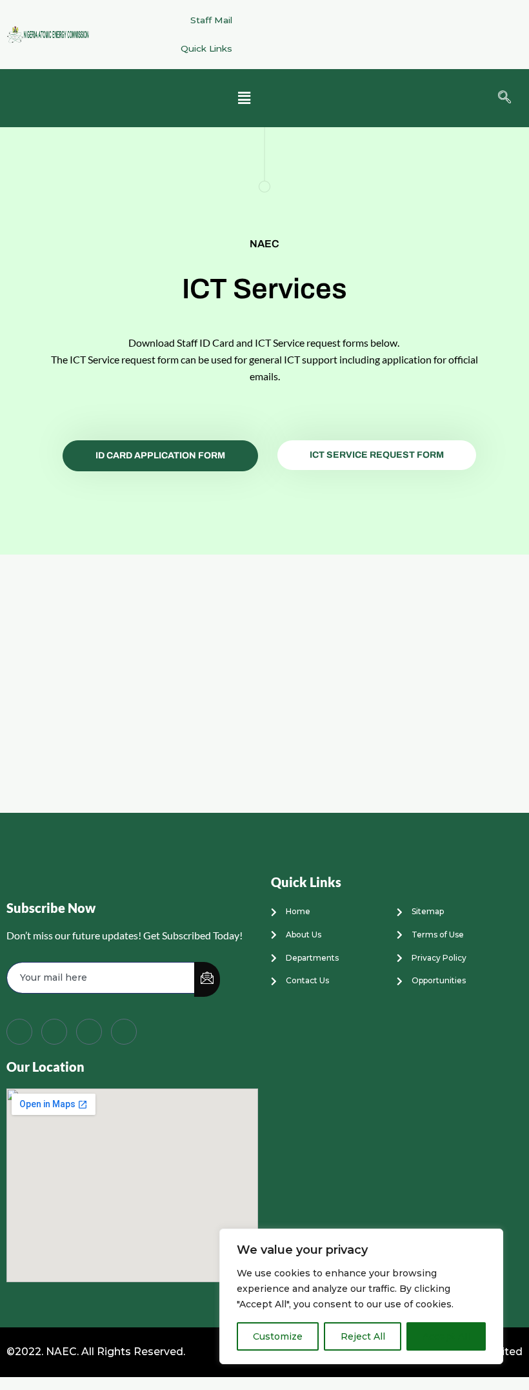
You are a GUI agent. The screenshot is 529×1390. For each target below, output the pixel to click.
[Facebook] (19, 1032)
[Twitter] (54, 1032)
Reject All (363, 1336)
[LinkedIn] (89, 1032)
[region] (361, 1296)
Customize (278, 1336)
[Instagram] (124, 1032)
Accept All (446, 1336)
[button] (244, 98)
